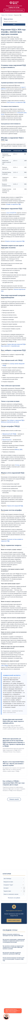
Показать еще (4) (14, 799)
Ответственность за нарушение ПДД (16, 102)
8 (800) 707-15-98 (14, 7)
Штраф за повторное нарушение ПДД (14, 241)
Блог (7, 15)
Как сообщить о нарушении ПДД (15, 420)
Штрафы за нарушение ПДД (13, 204)
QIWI (21, 449)
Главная (3, 15)
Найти (14, 24)
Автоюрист (10, 15)
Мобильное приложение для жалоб (10, 422)
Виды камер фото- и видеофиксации (10, 346)
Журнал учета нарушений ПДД (15, 505)
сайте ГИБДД (4, 665)
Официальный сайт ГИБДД (9, 434)
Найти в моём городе (14, 920)
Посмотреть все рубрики (14, 897)
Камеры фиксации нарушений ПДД (16, 344)
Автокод (17, 465)
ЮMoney (17, 449)
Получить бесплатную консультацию (14, 10)
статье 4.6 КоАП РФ (11, 212)
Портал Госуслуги (6, 439)
